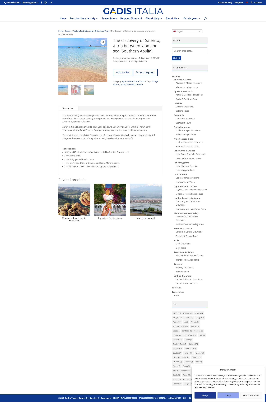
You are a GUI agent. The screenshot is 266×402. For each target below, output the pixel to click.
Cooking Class (179, 344)
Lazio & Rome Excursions (187, 177)
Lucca (176, 357)
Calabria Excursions (184, 106)
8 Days (200, 317)
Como (188, 339)
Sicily (176, 240)
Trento (177, 379)
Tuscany (178, 264)
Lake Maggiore (181, 162)
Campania (179, 115)
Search (176, 58)
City (202, 335)
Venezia (177, 384)
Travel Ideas (109, 18)
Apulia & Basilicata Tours (99, 31)
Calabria (178, 103)
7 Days (188, 317)
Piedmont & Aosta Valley (186, 213)
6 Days (177, 317)
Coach (123, 84)
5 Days (199, 313)
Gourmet (131, 84)
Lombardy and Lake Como (187, 198)
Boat (176, 331)
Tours (176, 295)
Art (176, 326)
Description (68, 108)
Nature (196, 357)
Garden (177, 348)
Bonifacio (187, 331)
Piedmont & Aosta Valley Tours (190, 224)
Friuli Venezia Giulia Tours (187, 146)
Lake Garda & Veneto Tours (188, 158)
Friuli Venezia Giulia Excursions (189, 142)
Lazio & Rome (180, 174)
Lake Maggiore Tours (185, 170)
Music (185, 357)
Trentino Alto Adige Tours (187, 259)
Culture (193, 344)
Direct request (145, 72)
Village (188, 384)
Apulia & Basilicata (80, 31)
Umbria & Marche (182, 276)
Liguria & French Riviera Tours (189, 194)
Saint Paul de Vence (181, 370)
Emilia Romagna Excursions (188, 130)
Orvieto (189, 361)
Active (177, 322)
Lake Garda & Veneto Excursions (190, 154)
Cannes (198, 331)
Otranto (139, 84)
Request (239, 3)
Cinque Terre (189, 335)
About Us (171, 18)
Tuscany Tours (182, 271)
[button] (102, 42)
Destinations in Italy (82, 18)
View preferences (251, 395)
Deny (228, 395)
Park (199, 361)
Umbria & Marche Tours (187, 283)
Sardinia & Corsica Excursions (189, 231)
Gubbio (177, 353)
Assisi (184, 326)
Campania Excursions (185, 118)
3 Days (177, 313)
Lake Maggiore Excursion (187, 166)
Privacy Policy (225, 3)
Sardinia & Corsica (183, 228)
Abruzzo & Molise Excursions (189, 83)
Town (186, 375)
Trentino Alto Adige (184, 252)
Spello (176, 375)
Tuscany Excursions (185, 267)
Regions (68, 31)
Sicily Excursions (183, 243)
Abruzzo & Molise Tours (187, 87)
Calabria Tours (182, 111)
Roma (186, 366)
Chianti (177, 335)
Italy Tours (176, 287)
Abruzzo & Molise (182, 79)
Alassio (195, 322)
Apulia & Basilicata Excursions (189, 94)
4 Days (155, 81)
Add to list (122, 72)
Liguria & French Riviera (185, 186)
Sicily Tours (181, 248)
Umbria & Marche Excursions (189, 279)
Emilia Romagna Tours (186, 134)
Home (63, 18)
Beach (116, 84)
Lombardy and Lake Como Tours (191, 209)
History (188, 353)
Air (186, 322)
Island (200, 353)
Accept (205, 395)
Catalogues (190, 18)
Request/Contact (131, 18)
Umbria (188, 379)
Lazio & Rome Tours (185, 182)
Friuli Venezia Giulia (183, 139)
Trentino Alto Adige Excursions (189, 255)
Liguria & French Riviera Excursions (191, 189)
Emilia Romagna (182, 127)
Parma (176, 366)
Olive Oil (177, 361)
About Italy (153, 18)
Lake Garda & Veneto (184, 150)
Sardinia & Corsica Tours (187, 236)
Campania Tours (183, 122)
